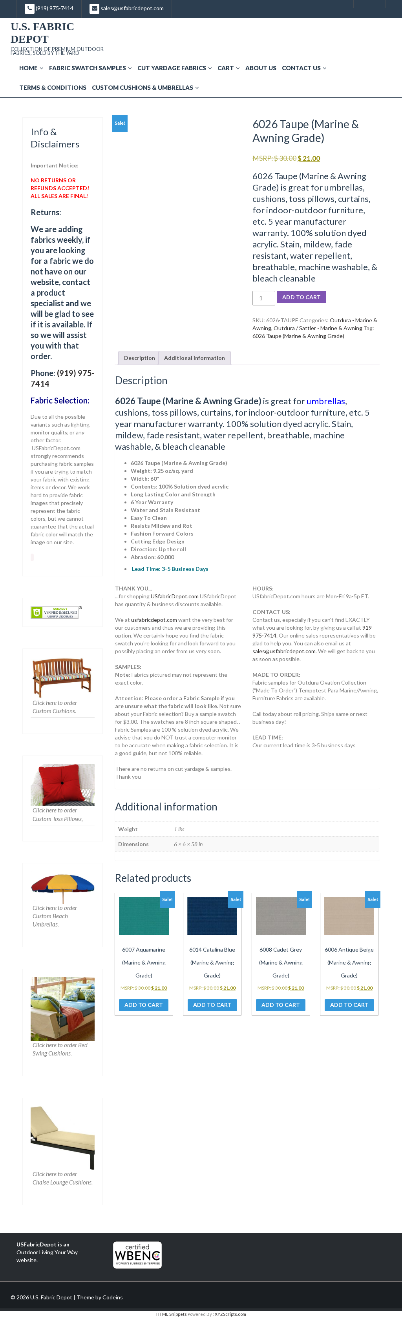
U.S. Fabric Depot (42, 32)
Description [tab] (139, 357)
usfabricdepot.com (154, 619)
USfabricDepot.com (175, 596)
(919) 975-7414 (54, 8)
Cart (225, 67)
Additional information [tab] (194, 357)
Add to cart (301, 297)
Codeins (112, 1297)
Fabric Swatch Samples (87, 67)
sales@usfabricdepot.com (131, 8)
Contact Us (301, 67)
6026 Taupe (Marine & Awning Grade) (298, 335)
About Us (260, 67)
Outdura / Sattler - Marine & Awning (318, 328)
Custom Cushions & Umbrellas (142, 87)
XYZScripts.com (230, 1314)
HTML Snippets (171, 1314)
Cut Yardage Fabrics (171, 67)
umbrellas (326, 401)
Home (28, 67)
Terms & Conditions (52, 87)
